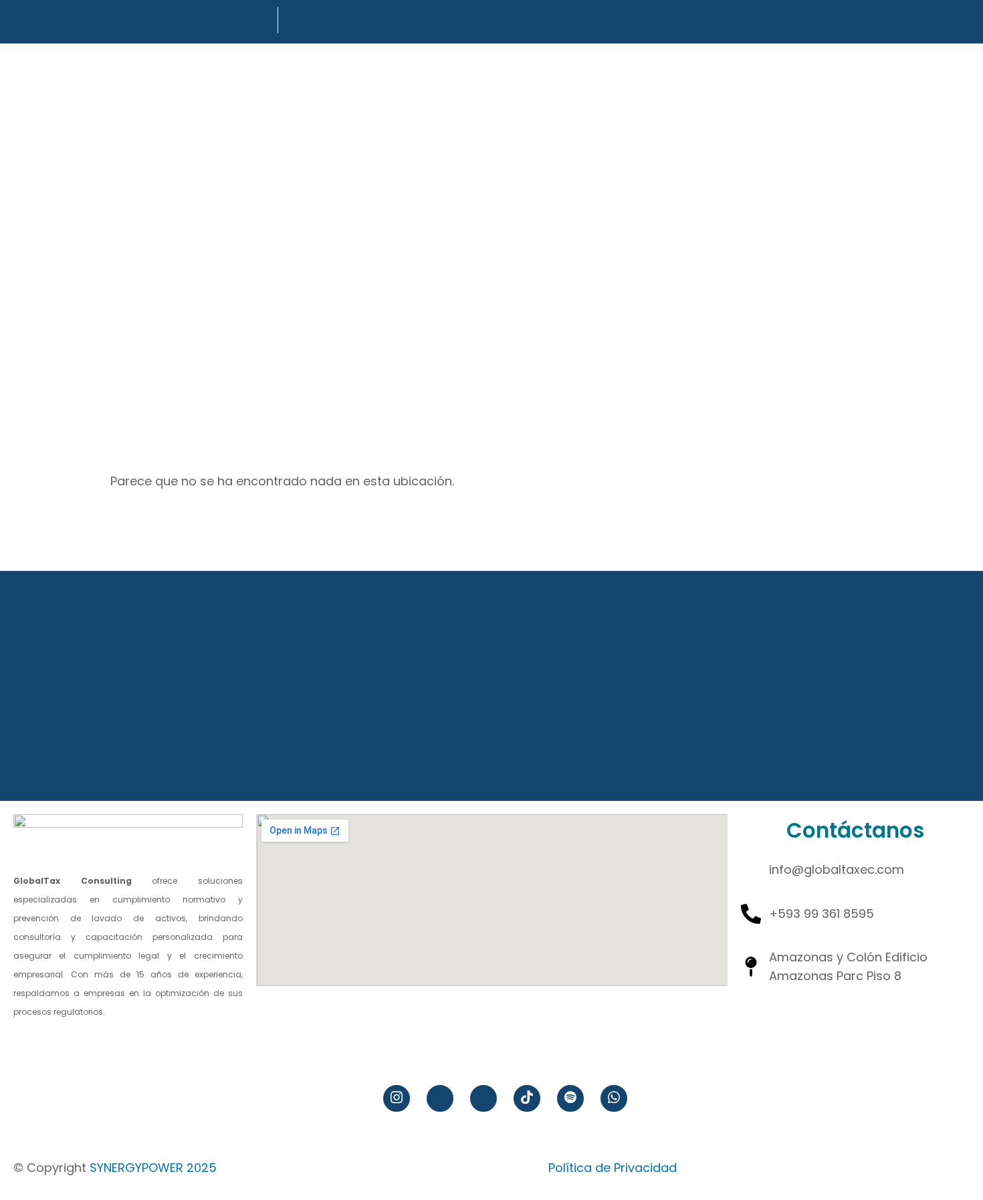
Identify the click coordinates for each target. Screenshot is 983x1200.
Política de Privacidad (612, 1167)
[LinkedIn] (483, 1098)
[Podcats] (570, 1098)
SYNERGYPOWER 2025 (153, 1167)
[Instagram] (396, 1098)
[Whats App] (613, 1098)
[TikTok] (527, 1098)
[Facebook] (440, 1098)
